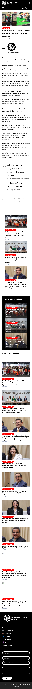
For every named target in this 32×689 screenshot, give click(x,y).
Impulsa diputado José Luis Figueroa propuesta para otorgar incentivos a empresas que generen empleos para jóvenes (14, 604)
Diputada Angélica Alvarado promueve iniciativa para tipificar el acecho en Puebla (15, 520)
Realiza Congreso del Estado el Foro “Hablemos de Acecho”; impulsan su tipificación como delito (15, 234)
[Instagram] (25, 8)
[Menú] (2, 8)
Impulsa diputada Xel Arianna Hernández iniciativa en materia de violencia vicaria (14, 465)
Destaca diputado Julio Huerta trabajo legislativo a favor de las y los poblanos (15, 547)
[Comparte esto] (19, 198)
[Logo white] (10, 3)
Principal (5, 628)
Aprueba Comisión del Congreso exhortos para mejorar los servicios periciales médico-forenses (15, 259)
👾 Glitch (5, 642)
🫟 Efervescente (7, 639)
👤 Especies (6, 636)
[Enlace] (16, 310)
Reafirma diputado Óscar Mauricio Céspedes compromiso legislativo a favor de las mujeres (15, 493)
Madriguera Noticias (13, 52)
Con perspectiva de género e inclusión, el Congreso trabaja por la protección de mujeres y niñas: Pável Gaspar (16, 285)
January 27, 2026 (14, 190)
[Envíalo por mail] (14, 198)
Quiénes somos (7, 645)
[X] (28, 8)
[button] (29, 3)
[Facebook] (22, 8)
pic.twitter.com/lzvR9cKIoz (18, 179)
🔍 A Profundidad (8, 630)
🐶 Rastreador (6, 633)
